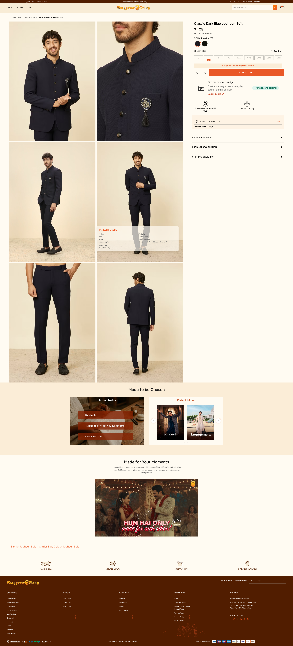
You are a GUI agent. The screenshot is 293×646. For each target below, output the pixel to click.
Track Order (67, 599)
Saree (9, 626)
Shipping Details (180, 602)
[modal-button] (238, 87)
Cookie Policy (179, 621)
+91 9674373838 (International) (241, 605)
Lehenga (10, 622)
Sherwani (10, 618)
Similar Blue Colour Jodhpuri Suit (59, 546)
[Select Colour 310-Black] (205, 44)
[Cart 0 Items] (284, 7)
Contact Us (67, 602)
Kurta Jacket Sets (13, 602)
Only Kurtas (11, 606)
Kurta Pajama (11, 599)
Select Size (200, 51)
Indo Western (11, 614)
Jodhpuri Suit (29, 17)
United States (15, 642)
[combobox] (254, 7)
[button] (11, 7)
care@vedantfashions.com (239, 599)
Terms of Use (179, 613)
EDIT (278, 122)
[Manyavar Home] (133, 8)
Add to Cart (246, 72)
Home (13, 17)
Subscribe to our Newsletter (233, 580)
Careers (121, 606)
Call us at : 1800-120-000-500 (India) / (243, 602)
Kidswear (10, 630)
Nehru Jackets (12, 610)
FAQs (176, 599)
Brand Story (123, 602)
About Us (122, 599)
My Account (67, 606)
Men (20, 17)
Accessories (11, 634)
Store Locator (123, 610)
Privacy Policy (179, 617)
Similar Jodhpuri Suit (23, 546)
